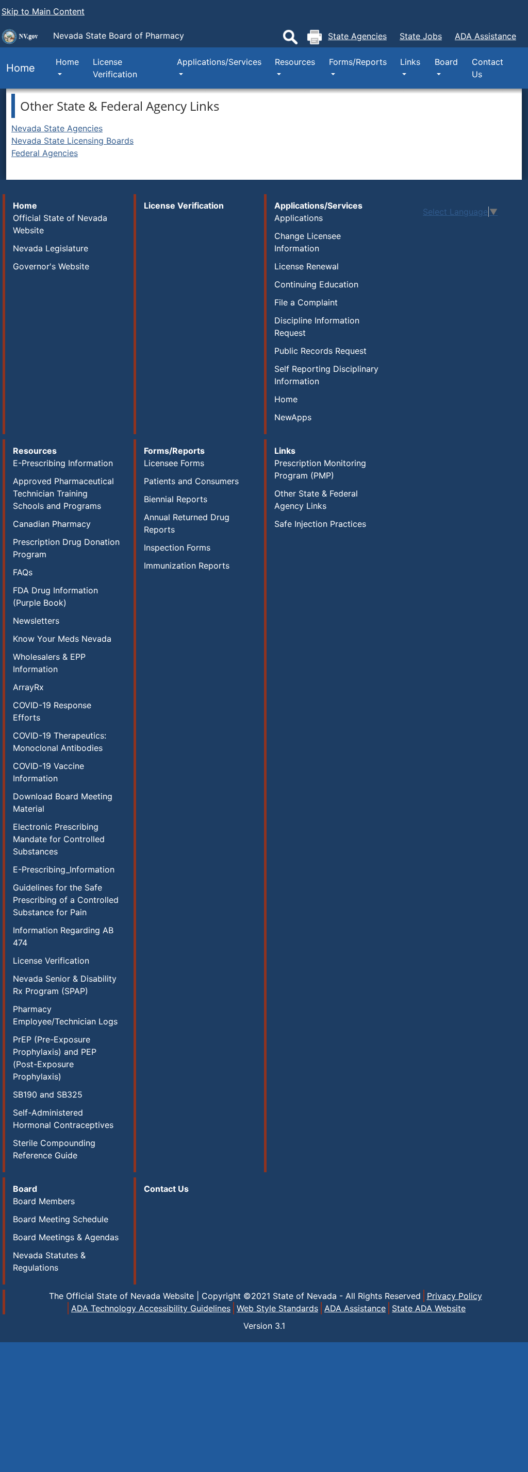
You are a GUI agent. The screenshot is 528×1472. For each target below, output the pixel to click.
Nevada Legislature (50, 248)
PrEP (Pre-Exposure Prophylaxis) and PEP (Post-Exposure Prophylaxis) (54, 1058)
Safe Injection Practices (320, 524)
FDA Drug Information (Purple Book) (55, 596)
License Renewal (306, 266)
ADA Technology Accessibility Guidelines (150, 1308)
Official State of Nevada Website (60, 224)
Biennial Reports (175, 499)
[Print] (314, 37)
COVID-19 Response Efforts (52, 711)
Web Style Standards (277, 1308)
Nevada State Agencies (57, 128)
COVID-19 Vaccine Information (48, 772)
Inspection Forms (177, 547)
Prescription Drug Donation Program (66, 548)
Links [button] (410, 62)
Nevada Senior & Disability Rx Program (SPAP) (65, 984)
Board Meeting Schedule (60, 1219)
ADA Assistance (485, 36)
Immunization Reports (186, 565)
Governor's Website (51, 266)
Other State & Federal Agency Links (316, 499)
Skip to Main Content (43, 11)
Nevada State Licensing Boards (72, 140)
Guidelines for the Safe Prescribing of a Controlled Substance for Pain (66, 899)
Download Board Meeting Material (62, 802)
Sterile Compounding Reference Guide (54, 1149)
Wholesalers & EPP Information (49, 663)
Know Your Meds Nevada (62, 639)
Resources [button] (295, 62)
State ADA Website (429, 1308)
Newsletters (36, 620)
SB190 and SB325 (47, 1094)
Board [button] (446, 62)
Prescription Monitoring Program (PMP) (320, 469)
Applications (298, 218)
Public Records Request (320, 351)
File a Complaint (306, 302)
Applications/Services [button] (219, 62)
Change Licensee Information (307, 242)
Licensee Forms (174, 463)
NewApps (292, 417)
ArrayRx (28, 687)
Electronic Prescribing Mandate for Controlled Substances (59, 839)
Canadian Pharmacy (52, 524)
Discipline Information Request (316, 326)
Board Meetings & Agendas (66, 1237)
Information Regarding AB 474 (63, 936)
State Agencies (357, 36)
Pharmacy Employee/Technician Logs (65, 1015)
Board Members (44, 1201)
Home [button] (67, 62)
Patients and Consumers (191, 481)
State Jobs (421, 36)
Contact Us (487, 68)
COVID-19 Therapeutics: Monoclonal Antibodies (59, 741)
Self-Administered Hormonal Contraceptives (63, 1118)
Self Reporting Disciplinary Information (326, 375)
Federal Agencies (44, 153)
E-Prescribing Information (63, 463)
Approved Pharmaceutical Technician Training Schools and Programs (63, 493)
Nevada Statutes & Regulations (49, 1261)
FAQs (22, 572)
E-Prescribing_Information (63, 869)
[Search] (290, 37)
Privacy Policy (454, 1296)
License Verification (115, 68)
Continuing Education (316, 284)
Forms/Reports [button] (358, 62)
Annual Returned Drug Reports (186, 523)
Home (17, 68)
